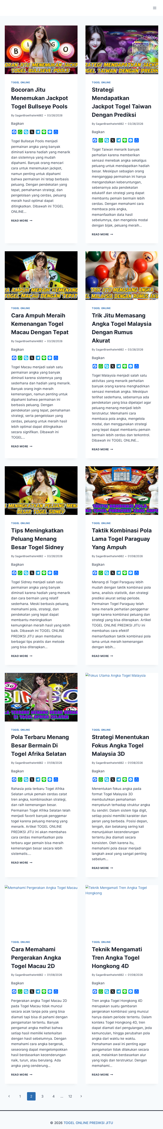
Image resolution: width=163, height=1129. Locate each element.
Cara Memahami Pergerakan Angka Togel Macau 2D (36, 957)
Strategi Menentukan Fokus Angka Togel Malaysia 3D (120, 745)
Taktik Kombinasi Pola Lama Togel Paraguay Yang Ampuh (122, 539)
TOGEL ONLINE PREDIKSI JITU (88, 1123)
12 (70, 1096)
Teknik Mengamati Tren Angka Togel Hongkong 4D (117, 957)
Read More (21, 220)
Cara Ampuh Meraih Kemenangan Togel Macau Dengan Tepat (40, 324)
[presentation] (41, 50)
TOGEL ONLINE (20, 82)
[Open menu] (154, 8)
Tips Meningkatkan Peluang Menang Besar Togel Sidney (37, 539)
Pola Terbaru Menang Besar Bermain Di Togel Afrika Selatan (40, 745)
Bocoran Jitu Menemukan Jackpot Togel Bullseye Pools (39, 98)
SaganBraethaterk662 (29, 115)
